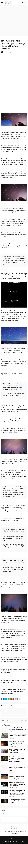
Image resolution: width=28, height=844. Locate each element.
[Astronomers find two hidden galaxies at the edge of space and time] (4, 801)
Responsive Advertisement (14, 819)
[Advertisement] (14, 21)
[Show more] (19, 699)
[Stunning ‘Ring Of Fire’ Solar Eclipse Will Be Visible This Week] (4, 729)
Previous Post (5, 720)
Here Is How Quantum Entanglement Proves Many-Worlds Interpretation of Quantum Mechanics (16, 759)
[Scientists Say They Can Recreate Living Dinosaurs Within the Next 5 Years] (4, 735)
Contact (15, 841)
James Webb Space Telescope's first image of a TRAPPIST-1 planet (17, 743)
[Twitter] (5, 699)
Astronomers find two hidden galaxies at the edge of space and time (17, 801)
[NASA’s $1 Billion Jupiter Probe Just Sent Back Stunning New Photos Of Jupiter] (4, 751)
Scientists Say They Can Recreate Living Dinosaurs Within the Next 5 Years (18, 735)
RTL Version (21, 841)
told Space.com (18, 389)
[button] (2, 2)
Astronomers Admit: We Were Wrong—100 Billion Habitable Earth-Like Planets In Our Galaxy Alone (17, 768)
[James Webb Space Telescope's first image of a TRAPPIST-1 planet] (4, 743)
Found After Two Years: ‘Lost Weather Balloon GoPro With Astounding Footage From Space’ (18, 776)
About (9, 841)
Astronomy (8, 38)
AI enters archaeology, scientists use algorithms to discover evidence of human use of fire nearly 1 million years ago (17, 792)
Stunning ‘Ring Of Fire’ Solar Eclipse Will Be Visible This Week (18, 728)
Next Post (23, 720)
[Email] (16, 699)
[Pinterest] (12, 699)
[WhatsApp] (9, 699)
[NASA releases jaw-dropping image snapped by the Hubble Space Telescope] (4, 784)
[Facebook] (2, 699)
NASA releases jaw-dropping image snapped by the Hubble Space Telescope (17, 784)
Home (2, 38)
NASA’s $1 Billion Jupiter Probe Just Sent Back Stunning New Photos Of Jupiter (17, 751)
